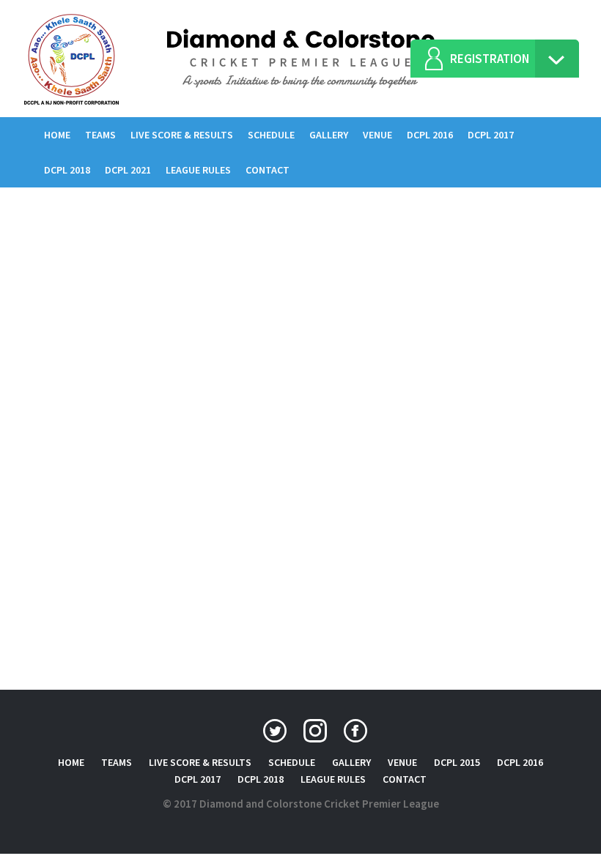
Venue (377, 134)
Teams (100, 134)
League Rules (198, 169)
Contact (268, 169)
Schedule (271, 134)
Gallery (328, 134)
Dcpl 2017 (491, 134)
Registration (489, 59)
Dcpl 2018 (67, 169)
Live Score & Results (181, 134)
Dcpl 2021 (128, 169)
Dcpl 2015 (457, 762)
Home (61, 134)
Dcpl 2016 (430, 134)
